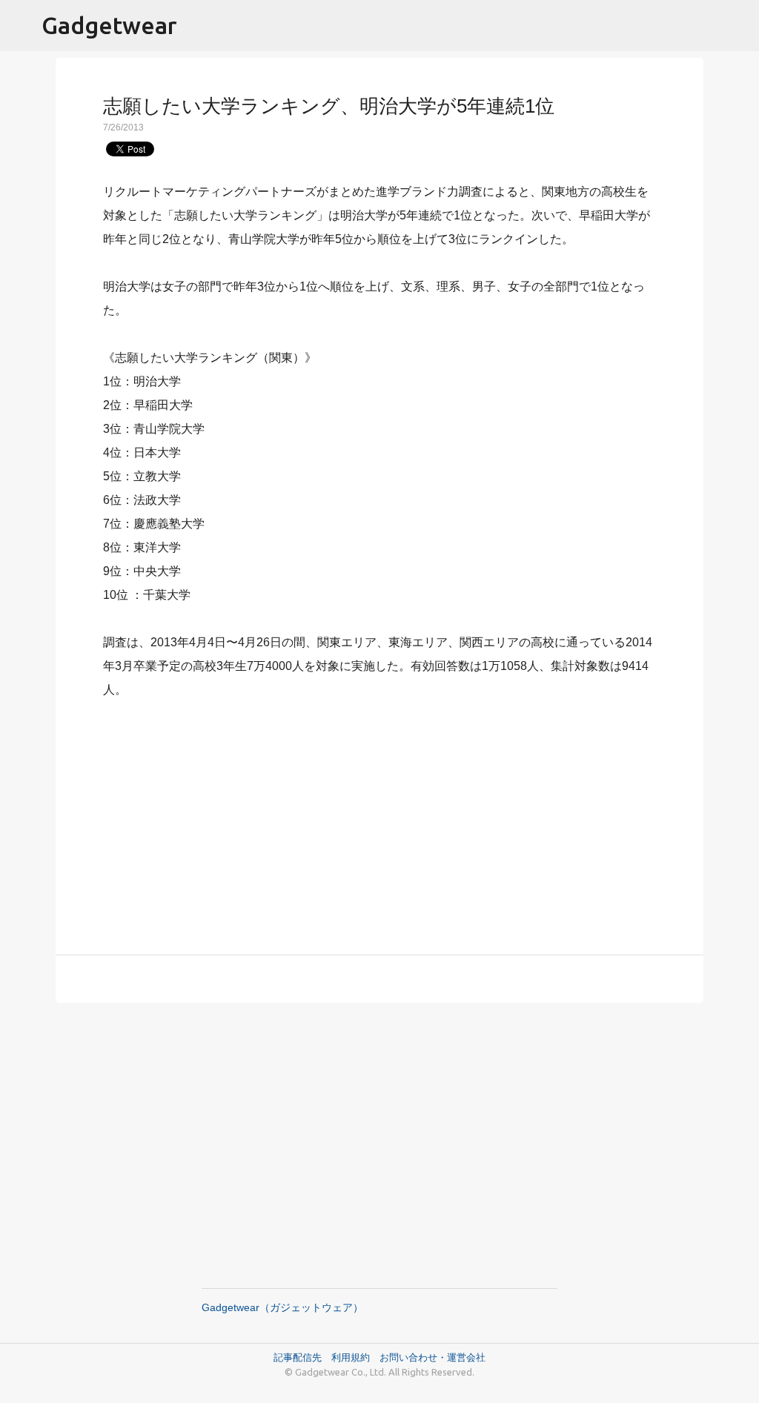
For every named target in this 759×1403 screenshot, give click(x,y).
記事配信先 (298, 1357)
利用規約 (355, 1357)
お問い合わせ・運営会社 (432, 1357)
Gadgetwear (109, 25)
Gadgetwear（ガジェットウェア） (282, 1307)
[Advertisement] (379, 818)
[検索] (738, 26)
